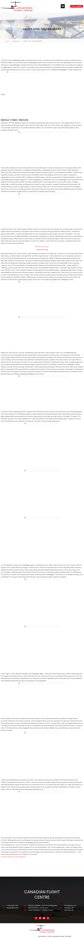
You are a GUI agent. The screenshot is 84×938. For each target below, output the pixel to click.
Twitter (10, 856)
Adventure (16, 41)
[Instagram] (47, 918)
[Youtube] (43, 918)
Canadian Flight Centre (42, 894)
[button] (63, 6)
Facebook (4, 856)
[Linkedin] (40, 918)
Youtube (16, 856)
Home (7, 41)
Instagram (22, 856)
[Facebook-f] (36, 918)
